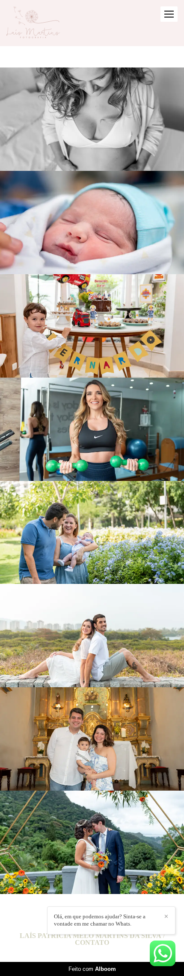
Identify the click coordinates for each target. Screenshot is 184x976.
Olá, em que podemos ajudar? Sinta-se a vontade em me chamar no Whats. (99, 920)
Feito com (92, 969)
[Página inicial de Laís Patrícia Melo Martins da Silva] (33, 23)
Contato (92, 942)
